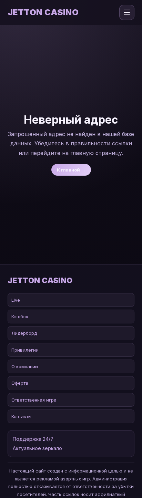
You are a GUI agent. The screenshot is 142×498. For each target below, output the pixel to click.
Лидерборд (24, 333)
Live (15, 300)
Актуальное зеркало (37, 448)
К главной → (71, 170)
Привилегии (25, 350)
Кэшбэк (19, 316)
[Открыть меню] (126, 12)
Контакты (21, 416)
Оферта (19, 383)
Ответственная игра (34, 400)
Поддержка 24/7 (33, 439)
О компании (24, 366)
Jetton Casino (43, 12)
